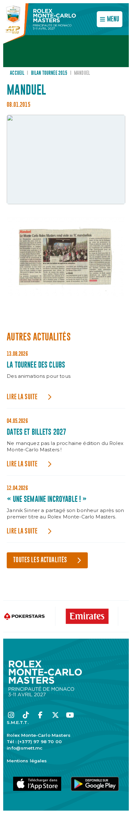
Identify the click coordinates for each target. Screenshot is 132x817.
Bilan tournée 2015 (49, 73)
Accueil (17, 73)
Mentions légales (27, 760)
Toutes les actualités (40, 560)
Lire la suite (22, 397)
